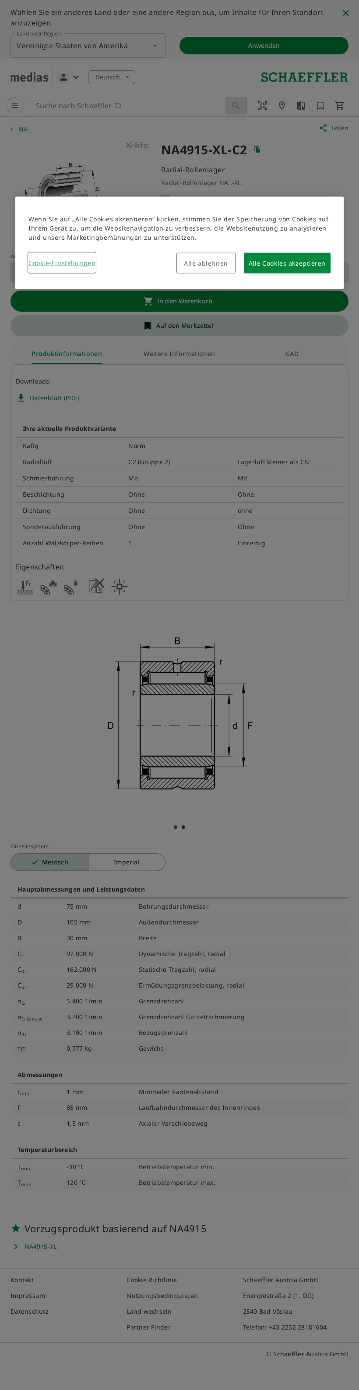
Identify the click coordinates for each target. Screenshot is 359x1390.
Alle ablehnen (206, 263)
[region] (179, 242)
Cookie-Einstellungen (61, 262)
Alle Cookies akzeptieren (287, 263)
